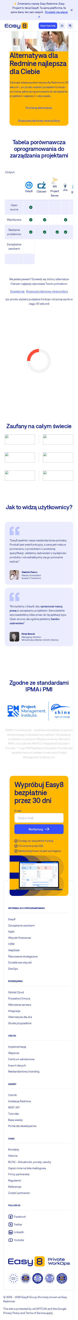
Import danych (17, 1065)
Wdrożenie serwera (19, 1004)
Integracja (14, 1011)
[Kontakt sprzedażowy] (62, 26)
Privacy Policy (11, 1313)
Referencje (14, 1186)
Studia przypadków (19, 1023)
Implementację (17, 1046)
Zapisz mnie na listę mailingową (27, 1168)
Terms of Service (36, 1313)
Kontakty (13, 1149)
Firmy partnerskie (18, 1174)
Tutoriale (13, 1113)
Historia (12, 1155)
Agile (11, 931)
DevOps (13, 968)
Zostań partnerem (19, 1193)
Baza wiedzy (15, 1120)
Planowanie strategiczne (22, 956)
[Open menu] (70, 26)
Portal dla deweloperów (22, 1126)
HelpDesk (14, 950)
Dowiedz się (17, 291)
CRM (11, 944)
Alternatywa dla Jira (20, 1017)
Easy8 (11, 919)
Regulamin (14, 1180)
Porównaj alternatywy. (39, 107)
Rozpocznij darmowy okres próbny (39, 120)
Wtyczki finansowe (19, 937)
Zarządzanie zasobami (21, 925)
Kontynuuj (36, 829)
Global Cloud (16, 992)
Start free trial (47, 25)
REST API (13, 1107)
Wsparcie (13, 1053)
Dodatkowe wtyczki (20, 962)
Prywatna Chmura (19, 998)
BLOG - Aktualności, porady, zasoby (29, 1162)
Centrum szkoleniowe (21, 1059)
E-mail (17, 810)
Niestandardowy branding (23, 1071)
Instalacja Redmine (19, 1101)
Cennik (12, 1095)
